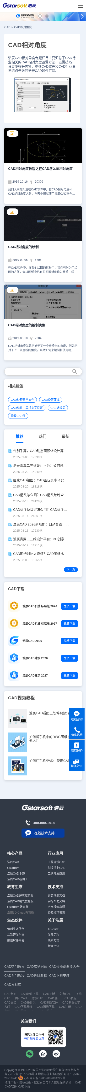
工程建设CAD (56, 862)
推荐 (19, 436)
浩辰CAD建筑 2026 (35, 658)
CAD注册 (65, 1007)
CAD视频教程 (21, 698)
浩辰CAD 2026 (32, 641)
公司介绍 (53, 929)
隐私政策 (25, 1082)
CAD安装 (10, 1002)
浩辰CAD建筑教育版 (20, 895)
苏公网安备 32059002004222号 (44, 1078)
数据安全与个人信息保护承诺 (52, 1082)
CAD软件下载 (29, 994)
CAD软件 (11, 1086)
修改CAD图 (18, 416)
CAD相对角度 (23, 27)
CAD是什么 (28, 1002)
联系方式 (53, 940)
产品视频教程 (56, 907)
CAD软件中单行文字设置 (27, 408)
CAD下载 (24, 1086)
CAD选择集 (57, 408)
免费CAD (65, 994)
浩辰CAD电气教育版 (20, 901)
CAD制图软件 (49, 1002)
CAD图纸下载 (45, 1007)
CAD (7, 27)
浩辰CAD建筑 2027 (35, 675)
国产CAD (21, 998)
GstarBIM (13, 868)
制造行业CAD (56, 868)
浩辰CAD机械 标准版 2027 (39, 623)
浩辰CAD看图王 (17, 879)
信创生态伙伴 (15, 929)
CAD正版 (49, 994)
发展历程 (53, 934)
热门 (43, 436)
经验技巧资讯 (56, 912)
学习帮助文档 (56, 901)
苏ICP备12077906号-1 (22, 1074)
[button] (40, 16)
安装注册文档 (56, 895)
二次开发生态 (15, 934)
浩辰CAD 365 (16, 873)
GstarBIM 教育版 (17, 907)
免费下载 (69, 606)
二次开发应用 (56, 873)
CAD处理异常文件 (22, 399)
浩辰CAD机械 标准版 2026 (39, 606)
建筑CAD (37, 998)
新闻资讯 (53, 946)
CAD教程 (70, 998)
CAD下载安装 (23, 1007)
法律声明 (10, 1082)
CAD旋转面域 (50, 399)
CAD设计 (54, 998)
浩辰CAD (13, 862)
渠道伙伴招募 (15, 940)
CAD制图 (10, 994)
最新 (66, 436)
